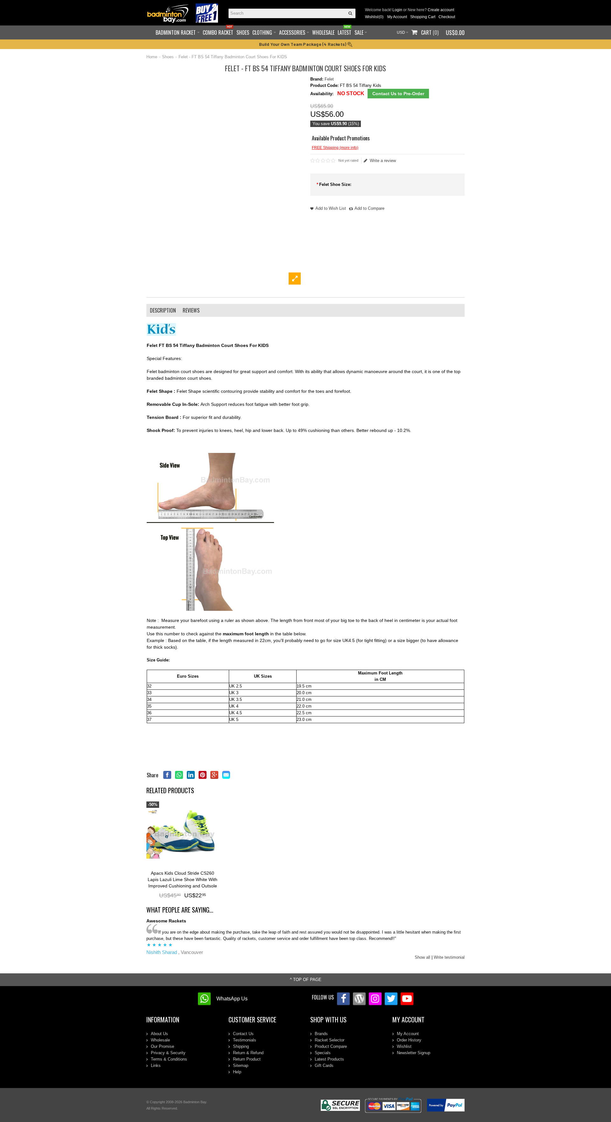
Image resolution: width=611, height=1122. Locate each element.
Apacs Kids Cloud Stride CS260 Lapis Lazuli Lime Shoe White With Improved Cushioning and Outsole (182, 879)
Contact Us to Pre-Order (398, 93)
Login (397, 10)
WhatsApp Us (232, 998)
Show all (422, 957)
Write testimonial (449, 957)
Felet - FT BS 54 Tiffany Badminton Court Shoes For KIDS (233, 56)
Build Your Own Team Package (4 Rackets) (303, 44)
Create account (441, 10)
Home (151, 56)
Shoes (168, 56)
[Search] (350, 13)
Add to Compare (369, 208)
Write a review (383, 160)
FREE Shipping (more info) (335, 147)
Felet (329, 79)
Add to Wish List (330, 208)
